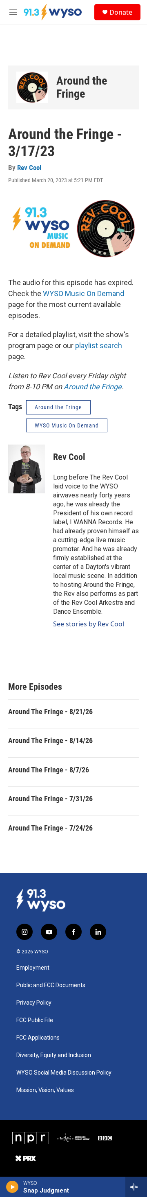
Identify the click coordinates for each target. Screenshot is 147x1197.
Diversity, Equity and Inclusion (53, 1055)
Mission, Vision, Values (45, 1090)
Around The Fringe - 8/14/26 (50, 740)
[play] (12, 1187)
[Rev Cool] (26, 469)
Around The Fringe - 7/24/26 (50, 828)
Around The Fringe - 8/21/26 (50, 711)
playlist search (98, 345)
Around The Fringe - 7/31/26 (50, 798)
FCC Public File (34, 1020)
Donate (120, 12)
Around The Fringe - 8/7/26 (48, 769)
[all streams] (136, 1187)
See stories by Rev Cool (88, 623)
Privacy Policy (33, 1003)
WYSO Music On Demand (83, 293)
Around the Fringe (81, 87)
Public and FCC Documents (50, 985)
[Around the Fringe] (32, 87)
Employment (32, 968)
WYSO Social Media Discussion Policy (63, 1073)
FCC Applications (38, 1038)
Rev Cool (29, 168)
